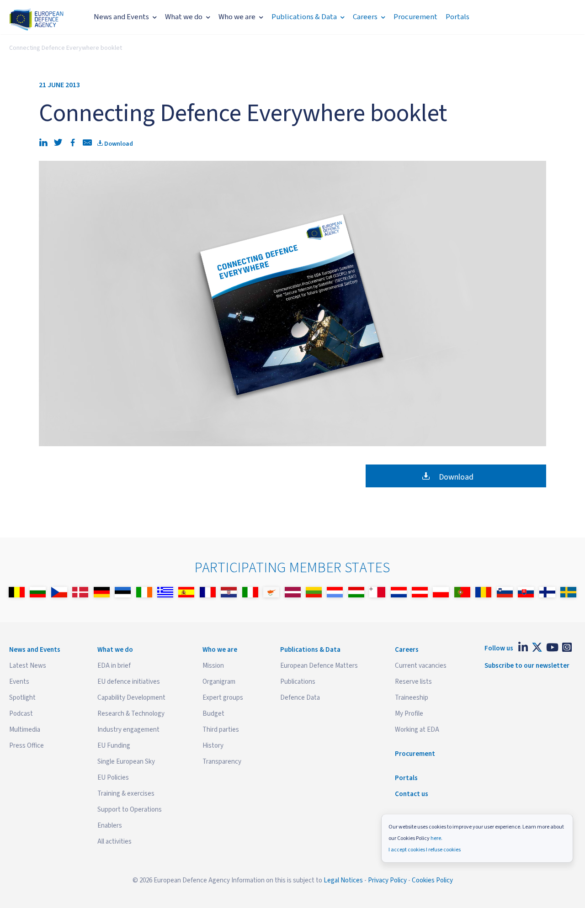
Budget (213, 713)
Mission (213, 665)
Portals (457, 16)
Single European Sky (126, 761)
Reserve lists (413, 681)
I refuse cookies (443, 850)
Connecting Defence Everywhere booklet (65, 48)
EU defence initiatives (128, 681)
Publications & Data (304, 16)
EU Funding (113, 745)
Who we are (236, 16)
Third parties (220, 729)
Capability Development (131, 697)
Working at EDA (417, 729)
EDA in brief (114, 665)
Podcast (21, 713)
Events (19, 681)
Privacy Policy (387, 880)
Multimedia (24, 729)
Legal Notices (343, 880)
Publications (297, 681)
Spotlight (22, 697)
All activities (114, 841)
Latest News (27, 665)
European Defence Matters (319, 665)
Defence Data (300, 697)
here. (436, 838)
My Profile (409, 713)
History (212, 745)
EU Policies (113, 777)
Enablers (109, 825)
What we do (183, 16)
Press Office (26, 745)
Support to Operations (129, 809)
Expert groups (222, 697)
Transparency (221, 761)
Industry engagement (128, 729)
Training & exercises (125, 793)
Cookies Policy (432, 880)
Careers (365, 16)
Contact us (411, 794)
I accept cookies (406, 850)
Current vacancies (421, 665)
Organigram (218, 681)
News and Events (121, 16)
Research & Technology (131, 713)
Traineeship (411, 697)
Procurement (415, 16)
